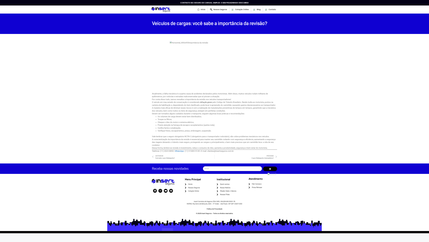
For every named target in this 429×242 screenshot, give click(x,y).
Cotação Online (242, 9)
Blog (259, 9)
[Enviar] (270, 169)
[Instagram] (160, 191)
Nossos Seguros (220, 9)
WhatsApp (179, 151)
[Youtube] (166, 191)
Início (203, 9)
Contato (272, 9)
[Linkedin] (155, 191)
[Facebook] (171, 191)
